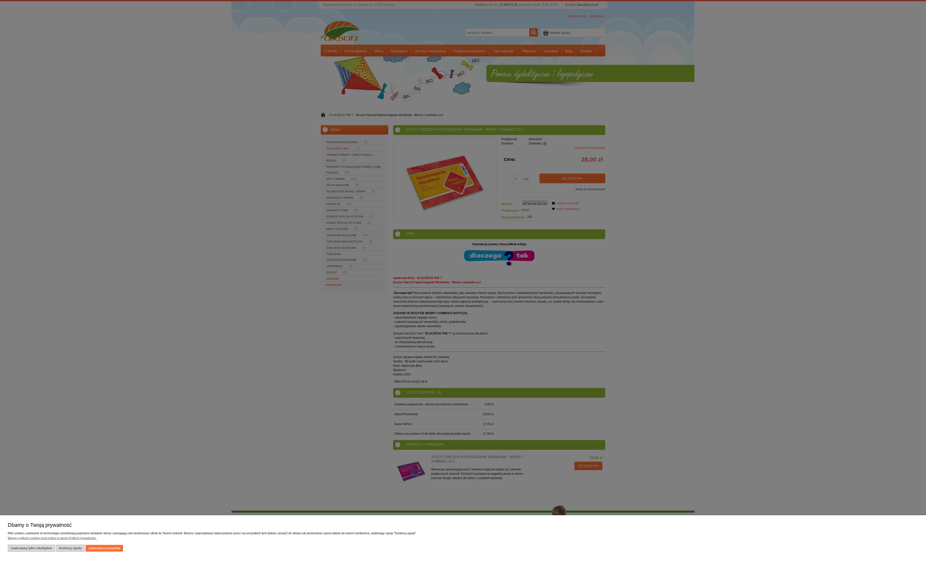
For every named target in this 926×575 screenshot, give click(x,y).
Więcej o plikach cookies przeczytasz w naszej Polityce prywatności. (52, 538)
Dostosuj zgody (70, 548)
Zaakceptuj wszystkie (104, 548)
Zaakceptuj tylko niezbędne (31, 548)
